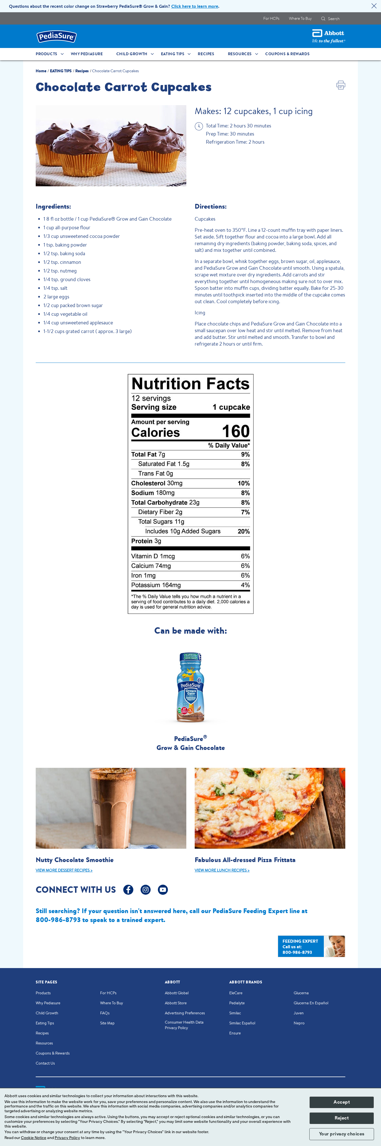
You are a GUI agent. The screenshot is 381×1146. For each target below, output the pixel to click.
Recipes (42, 1033)
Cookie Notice (33, 1138)
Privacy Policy (67, 1138)
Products (43, 992)
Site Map (107, 1023)
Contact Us (45, 1063)
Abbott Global (177, 992)
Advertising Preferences (185, 1012)
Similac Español (242, 1023)
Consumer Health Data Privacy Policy (184, 1025)
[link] (41, 70)
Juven (299, 1012)
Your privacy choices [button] (342, 1134)
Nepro (299, 1023)
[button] (323, 19)
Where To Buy (111, 1002)
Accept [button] (342, 1102)
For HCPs (108, 992)
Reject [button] (342, 1118)
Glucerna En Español (311, 1002)
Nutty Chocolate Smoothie (75, 859)
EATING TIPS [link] (173, 54)
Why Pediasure (48, 1002)
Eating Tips (45, 1023)
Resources (44, 1043)
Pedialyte (237, 1002)
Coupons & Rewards (53, 1053)
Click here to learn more (194, 6)
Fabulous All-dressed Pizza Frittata (245, 859)
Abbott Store (176, 1002)
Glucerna (301, 992)
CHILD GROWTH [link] (132, 54)
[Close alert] (374, 6)
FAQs (105, 1012)
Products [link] (46, 54)
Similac (235, 1012)
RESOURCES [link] (240, 54)
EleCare (235, 992)
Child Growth (47, 1012)
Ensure (235, 1033)
